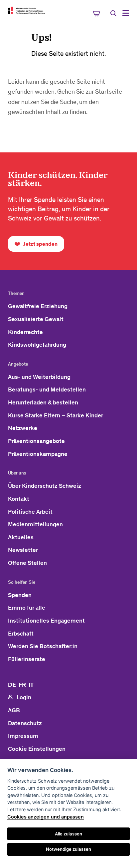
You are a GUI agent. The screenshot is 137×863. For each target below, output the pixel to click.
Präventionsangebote (36, 441)
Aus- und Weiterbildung (39, 377)
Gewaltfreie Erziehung (38, 306)
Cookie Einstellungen (37, 748)
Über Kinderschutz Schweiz (44, 485)
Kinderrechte (25, 332)
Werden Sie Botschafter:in (42, 646)
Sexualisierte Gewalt (36, 319)
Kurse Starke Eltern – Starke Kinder (55, 415)
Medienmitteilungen (35, 524)
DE (12, 684)
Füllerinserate (26, 659)
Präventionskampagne (38, 454)
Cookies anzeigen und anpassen (45, 817)
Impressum (23, 735)
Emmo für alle (26, 607)
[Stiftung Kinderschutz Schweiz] (26, 10)
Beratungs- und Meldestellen (47, 389)
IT (31, 684)
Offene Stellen (27, 562)
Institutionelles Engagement (46, 620)
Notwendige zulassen (68, 849)
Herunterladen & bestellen (43, 402)
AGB (14, 710)
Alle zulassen (68, 833)
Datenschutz (25, 723)
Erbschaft (21, 633)
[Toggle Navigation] (125, 13)
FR (22, 684)
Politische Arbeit (30, 511)
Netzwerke (22, 428)
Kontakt (18, 498)
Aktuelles (21, 537)
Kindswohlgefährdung (37, 344)
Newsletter (23, 550)
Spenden (20, 595)
